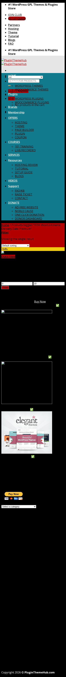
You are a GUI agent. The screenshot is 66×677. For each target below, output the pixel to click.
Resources (15, 160)
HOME (12, 76)
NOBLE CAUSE (24, 211)
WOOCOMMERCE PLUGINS (32, 102)
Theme (12, 32)
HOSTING (21, 122)
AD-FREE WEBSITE (26, 207)
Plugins (13, 94)
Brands (12, 107)
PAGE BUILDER (24, 130)
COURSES (14, 142)
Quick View (8, 256)
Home (5, 225)
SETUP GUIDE (23, 172)
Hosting (13, 29)
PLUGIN (20, 134)
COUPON (21, 137)
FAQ (11, 44)
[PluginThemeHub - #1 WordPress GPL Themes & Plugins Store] (14, 62)
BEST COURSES (11, 471)
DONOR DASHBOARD (28, 218)
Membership (16, 112)
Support (13, 186)
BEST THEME (9, 464)
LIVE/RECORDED (25, 150)
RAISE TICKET (23, 194)
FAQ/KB (20, 191)
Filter (5, 287)
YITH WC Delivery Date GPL (18, 269)
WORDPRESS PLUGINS (29, 99)
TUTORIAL (21, 168)
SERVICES (14, 155)
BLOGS (19, 176)
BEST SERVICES (11, 475)
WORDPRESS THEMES (29, 86)
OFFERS (13, 118)
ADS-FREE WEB (10, 482)
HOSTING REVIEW (26, 165)
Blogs (11, 40)
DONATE (13, 203)
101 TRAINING (24, 146)
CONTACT (21, 198)
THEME (19, 126)
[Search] (9, 85)
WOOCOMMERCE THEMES (31, 89)
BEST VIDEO (9, 479)
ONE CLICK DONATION (29, 215)
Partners (14, 25)
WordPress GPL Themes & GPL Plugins (32, 648)
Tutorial (13, 36)
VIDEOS (12, 181)
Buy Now (40, 301)
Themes (13, 81)
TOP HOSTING (10, 460)
